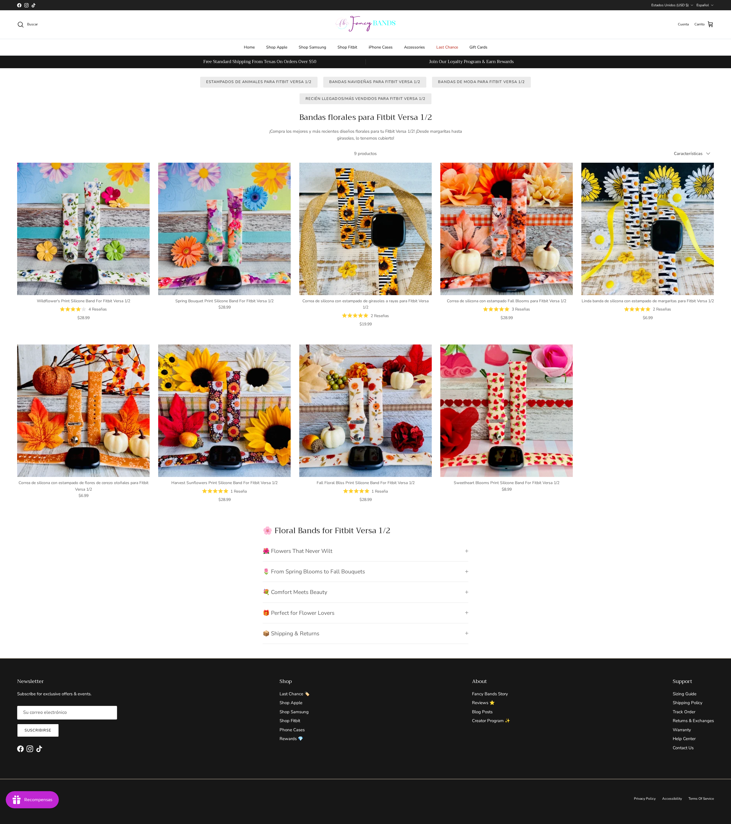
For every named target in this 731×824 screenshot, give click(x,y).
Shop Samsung (312, 47)
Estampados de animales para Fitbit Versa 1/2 (259, 81)
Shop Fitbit (347, 47)
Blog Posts (482, 712)
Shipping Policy (687, 703)
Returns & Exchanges (693, 721)
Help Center (684, 739)
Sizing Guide (684, 694)
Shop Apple (276, 47)
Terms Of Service (701, 798)
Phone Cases (292, 730)
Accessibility (672, 798)
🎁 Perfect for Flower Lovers (298, 613)
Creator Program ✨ (491, 721)
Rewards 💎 (291, 739)
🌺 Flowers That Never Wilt (297, 551)
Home (249, 47)
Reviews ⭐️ (483, 703)
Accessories (414, 47)
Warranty (682, 730)
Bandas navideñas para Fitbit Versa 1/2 (375, 81)
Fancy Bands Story (490, 694)
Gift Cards (478, 47)
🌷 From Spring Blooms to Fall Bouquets (314, 571)
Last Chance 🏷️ (295, 694)
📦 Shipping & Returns (291, 633)
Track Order (684, 712)
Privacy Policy (645, 798)
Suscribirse (38, 730)
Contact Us (683, 748)
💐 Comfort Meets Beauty (295, 592)
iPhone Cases (381, 47)
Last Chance (447, 47)
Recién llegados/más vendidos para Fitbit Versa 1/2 (365, 98)
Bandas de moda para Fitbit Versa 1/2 (481, 81)
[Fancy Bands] (365, 24)
